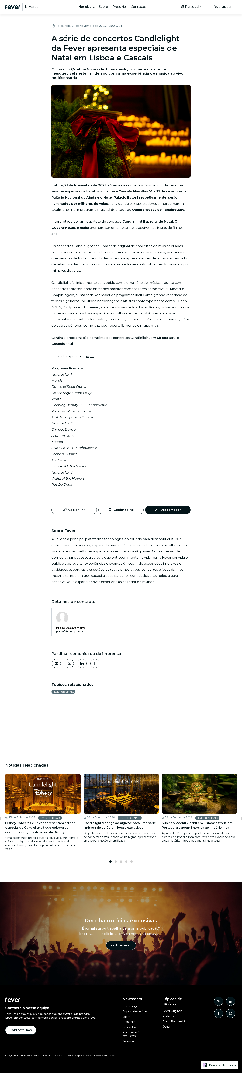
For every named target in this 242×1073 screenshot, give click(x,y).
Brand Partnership (174, 1021)
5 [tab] (131, 861)
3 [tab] (121, 861)
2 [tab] (116, 861)
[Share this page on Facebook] (94, 663)
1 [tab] (110, 861)
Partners (168, 1016)
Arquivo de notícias (135, 1011)
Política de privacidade (79, 1055)
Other (166, 1026)
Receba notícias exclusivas (133, 1034)
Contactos (138, 7)
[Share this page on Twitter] (69, 663)
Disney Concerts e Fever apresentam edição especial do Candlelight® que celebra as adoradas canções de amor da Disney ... (40, 827)
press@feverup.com (69, 631)
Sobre (103, 7)
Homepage (130, 1006)
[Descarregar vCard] (113, 613)
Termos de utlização (104, 1055)
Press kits (119, 7)
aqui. (90, 356)
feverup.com (223, 7)
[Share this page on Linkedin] (82, 663)
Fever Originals (63, 691)
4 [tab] (126, 861)
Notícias (84, 7)
